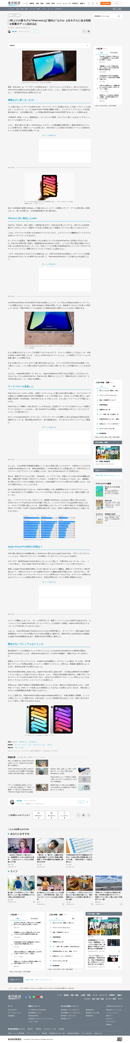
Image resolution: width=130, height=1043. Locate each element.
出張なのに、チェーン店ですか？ (109, 424)
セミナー (66, 3)
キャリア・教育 (35, 9)
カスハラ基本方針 (86, 1033)
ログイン (117, 3)
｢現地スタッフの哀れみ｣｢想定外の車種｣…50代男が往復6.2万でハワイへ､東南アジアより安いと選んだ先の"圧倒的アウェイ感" (108, 896)
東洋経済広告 (90, 1010)
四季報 (74, 3)
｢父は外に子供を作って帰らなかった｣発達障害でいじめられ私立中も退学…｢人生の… (109, 58)
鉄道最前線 (102, 433)
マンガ (59, 3)
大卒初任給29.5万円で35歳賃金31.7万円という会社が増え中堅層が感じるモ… (109, 77)
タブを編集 (118, 9)
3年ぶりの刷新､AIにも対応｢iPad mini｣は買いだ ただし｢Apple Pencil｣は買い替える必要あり (21, 763)
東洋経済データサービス (68, 1015)
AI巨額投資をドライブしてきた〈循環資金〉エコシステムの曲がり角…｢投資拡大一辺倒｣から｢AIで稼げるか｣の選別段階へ (96, 944)
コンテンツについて (112, 1013)
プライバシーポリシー (33, 1033)
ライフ (44, 9)
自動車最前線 (103, 405)
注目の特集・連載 (101, 442)
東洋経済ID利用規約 (73, 1033)
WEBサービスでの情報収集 (16, 1033)
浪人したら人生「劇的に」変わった (109, 390)
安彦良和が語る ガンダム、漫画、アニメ (109, 419)
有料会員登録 (105, 3)
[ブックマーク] (84, 31)
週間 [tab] (114, 386)
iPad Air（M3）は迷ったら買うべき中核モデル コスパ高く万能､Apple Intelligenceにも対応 (63, 771)
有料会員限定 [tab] (114, 52)
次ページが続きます (49, 135)
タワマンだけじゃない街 (106, 428)
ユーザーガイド (111, 1021)
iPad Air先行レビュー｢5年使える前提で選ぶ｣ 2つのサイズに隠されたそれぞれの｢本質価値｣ (63, 779)
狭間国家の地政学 (110, 514)
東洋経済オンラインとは (102, 16)
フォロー (34, 31)
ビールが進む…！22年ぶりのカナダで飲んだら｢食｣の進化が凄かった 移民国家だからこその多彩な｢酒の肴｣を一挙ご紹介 (79, 896)
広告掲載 (61, 1029)
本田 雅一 (15, 31)
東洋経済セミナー (66, 1018)
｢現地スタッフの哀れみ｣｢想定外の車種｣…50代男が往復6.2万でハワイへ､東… (109, 96)
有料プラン (109, 1015)
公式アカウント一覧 (50, 1029)
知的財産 (44, 1033)
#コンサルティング (114, 475)
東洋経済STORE (33, 1015)
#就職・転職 (99, 475)
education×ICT (12, 1010)
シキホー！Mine (33, 1021)
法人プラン (109, 1018)
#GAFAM (21, 742)
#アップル (18, 747)
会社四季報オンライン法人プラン (71, 1013)
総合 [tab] (101, 52)
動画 (53, 3)
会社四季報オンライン (35, 1013)
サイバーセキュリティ (14, 1013)
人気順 (47, 3)
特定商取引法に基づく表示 (57, 1033)
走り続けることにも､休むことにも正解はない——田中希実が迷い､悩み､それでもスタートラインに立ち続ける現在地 (50, 896)
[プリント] (89, 31)
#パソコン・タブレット (21, 744)
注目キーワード (100, 470)
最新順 (32, 3)
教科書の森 (89, 1015)
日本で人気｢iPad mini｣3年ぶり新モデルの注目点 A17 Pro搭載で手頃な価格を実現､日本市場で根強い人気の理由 (21, 771)
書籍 (81, 3)
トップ (25, 3)
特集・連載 (39, 3)
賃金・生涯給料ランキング (107, 400)
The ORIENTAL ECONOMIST (37, 1010)
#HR (105, 475)
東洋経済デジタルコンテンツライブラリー (41, 1018)
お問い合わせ (98, 1033)
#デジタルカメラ (38, 744)
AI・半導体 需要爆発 (103, 461)
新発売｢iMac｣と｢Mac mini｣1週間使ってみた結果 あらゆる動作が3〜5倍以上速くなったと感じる (63, 787)
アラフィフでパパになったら (108, 395)
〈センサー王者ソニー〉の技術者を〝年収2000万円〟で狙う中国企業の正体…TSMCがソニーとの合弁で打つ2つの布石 (96, 960)
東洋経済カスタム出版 (92, 1013)
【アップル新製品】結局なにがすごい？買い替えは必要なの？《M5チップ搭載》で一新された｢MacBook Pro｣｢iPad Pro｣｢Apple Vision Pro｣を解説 (21, 788)
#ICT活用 (31, 742)
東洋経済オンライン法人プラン (70, 1010)
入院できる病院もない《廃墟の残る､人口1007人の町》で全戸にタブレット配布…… (109, 87)
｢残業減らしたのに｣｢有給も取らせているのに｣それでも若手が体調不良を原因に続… (109, 67)
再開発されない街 (104, 409)
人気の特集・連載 (102, 382)
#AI (48, 744)
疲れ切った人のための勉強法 (112, 487)
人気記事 (99, 49)
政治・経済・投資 (22, 9)
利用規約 (108, 1024)
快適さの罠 (108, 500)
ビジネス (12, 9)
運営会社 (30, 1029)
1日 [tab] (102, 386)
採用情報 (38, 1029)
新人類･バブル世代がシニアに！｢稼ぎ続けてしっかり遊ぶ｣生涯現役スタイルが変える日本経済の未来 (21, 895)
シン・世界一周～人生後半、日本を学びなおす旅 (109, 414)
